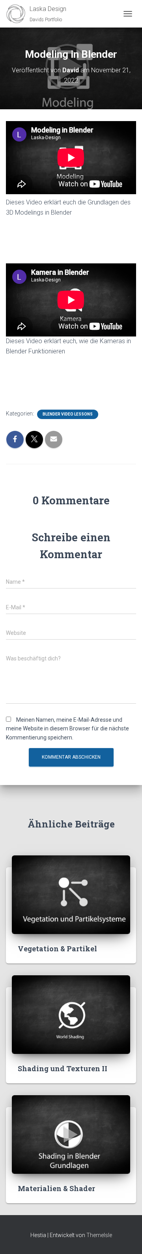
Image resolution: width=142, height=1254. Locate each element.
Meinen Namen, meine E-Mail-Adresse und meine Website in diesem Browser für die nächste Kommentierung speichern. (67, 729)
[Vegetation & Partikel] (71, 894)
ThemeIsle (99, 1235)
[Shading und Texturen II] (71, 1014)
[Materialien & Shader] (71, 1134)
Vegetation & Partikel (57, 948)
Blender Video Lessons (68, 414)
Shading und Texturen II (62, 1068)
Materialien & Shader (56, 1188)
